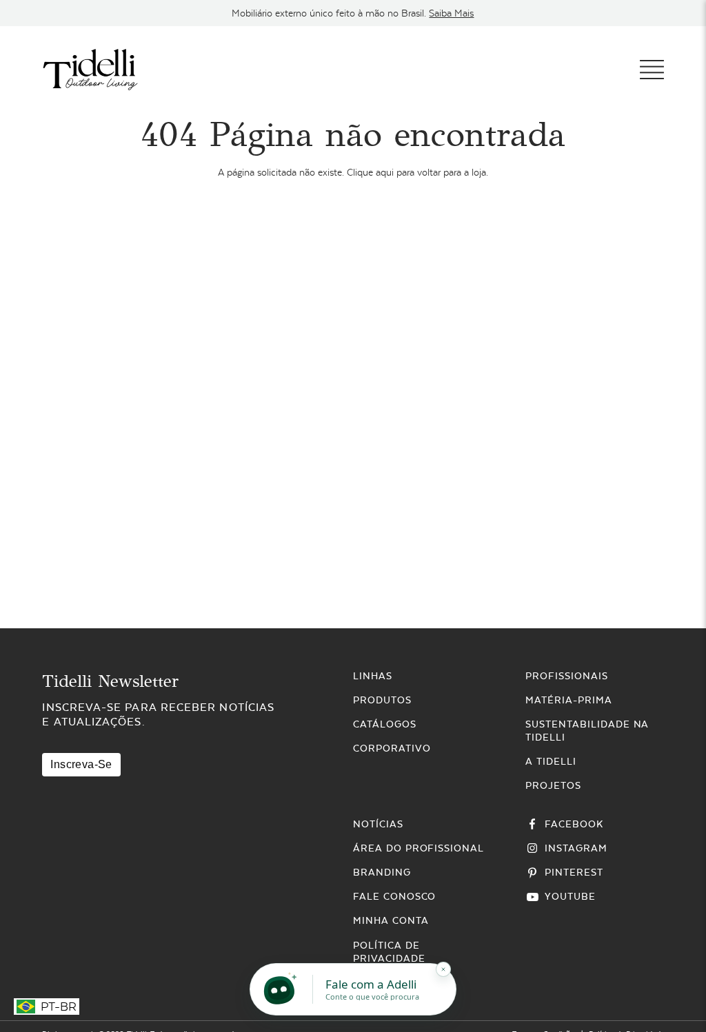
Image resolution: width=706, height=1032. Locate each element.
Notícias (378, 823)
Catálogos (384, 724)
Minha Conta (391, 920)
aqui (385, 172)
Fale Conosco (394, 896)
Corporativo (392, 748)
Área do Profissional (418, 848)
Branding (382, 872)
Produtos (382, 699)
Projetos (553, 785)
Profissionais (566, 675)
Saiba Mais (451, 13)
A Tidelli (550, 761)
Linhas (372, 675)
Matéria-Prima (568, 699)
